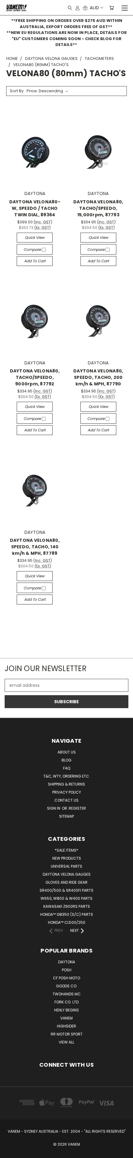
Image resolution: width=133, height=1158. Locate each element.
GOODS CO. (66, 986)
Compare (33, 249)
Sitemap (66, 816)
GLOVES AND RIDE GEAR (66, 882)
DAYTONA (66, 962)
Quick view (35, 237)
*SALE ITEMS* (66, 850)
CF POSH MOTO (66, 978)
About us (67, 752)
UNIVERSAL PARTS (66, 866)
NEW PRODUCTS (66, 858)
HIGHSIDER (66, 1026)
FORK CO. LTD (66, 1002)
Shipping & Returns (66, 784)
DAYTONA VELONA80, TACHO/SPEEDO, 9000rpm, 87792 (35, 377)
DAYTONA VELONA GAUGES (67, 874)
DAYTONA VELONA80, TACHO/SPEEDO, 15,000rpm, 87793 (98, 208)
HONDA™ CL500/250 (66, 922)
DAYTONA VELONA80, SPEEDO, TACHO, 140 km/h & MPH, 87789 (35, 546)
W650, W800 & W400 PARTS (66, 898)
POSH (66, 970)
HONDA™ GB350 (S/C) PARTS (66, 914)
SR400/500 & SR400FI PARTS (66, 890)
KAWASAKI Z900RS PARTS (66, 906)
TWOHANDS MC (67, 994)
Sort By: (17, 91)
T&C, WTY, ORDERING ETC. (66, 776)
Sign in (54, 808)
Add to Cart (34, 261)
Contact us (66, 800)
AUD (94, 7)
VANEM (66, 1018)
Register (77, 808)
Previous (9, 1151)
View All (66, 1042)
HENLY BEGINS (66, 1010)
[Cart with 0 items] (111, 7)
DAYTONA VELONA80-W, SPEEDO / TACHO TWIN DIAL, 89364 (34, 208)
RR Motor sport (67, 1034)
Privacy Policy (66, 792)
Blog (66, 760)
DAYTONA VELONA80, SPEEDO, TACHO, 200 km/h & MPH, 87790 (98, 377)
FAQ (66, 768)
